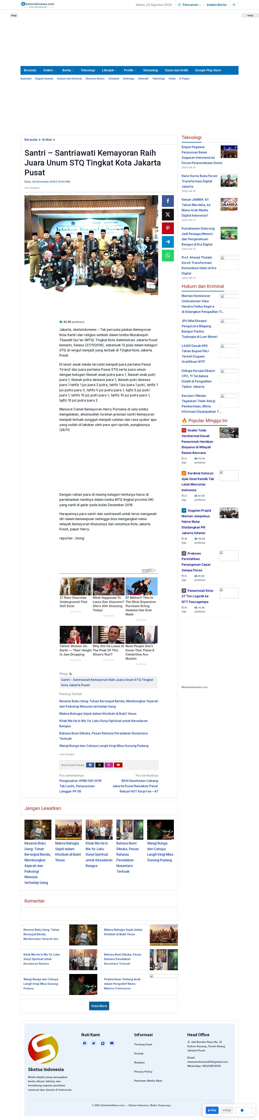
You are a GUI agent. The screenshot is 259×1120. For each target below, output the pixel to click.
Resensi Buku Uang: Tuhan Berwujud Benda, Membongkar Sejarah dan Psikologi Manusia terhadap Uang (42, 939)
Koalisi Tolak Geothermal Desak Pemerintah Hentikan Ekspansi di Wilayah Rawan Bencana (197, 441)
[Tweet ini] (168, 215)
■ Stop (227, 1110)
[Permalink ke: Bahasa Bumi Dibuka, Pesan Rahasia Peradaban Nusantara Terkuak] (129, 830)
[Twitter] (99, 765)
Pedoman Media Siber (148, 1080)
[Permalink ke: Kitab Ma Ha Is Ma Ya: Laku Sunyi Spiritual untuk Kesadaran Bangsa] (99, 830)
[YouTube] (111, 1043)
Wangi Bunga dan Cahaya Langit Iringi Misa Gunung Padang (103, 746)
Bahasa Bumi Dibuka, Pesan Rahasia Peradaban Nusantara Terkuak (122, 959)
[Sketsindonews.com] (37, 4)
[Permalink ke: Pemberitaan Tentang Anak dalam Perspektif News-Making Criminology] (163, 984)
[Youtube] (118, 765)
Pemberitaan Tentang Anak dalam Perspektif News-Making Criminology (122, 984)
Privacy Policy (143, 1071)
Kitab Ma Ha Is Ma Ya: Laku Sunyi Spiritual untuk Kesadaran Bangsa (99, 854)
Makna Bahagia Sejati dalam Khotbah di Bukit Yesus (98, 713)
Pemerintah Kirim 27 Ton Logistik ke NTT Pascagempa (197, 596)
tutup (14, 15)
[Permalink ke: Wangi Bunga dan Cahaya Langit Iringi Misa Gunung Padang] (160, 830)
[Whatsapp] (168, 255)
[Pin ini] (168, 228)
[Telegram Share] (168, 242)
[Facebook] (90, 765)
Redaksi (139, 1062)
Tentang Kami (143, 1044)
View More (99, 1006)
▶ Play (212, 1110)
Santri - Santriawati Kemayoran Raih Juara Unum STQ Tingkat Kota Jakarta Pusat (107, 682)
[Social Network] (234, 4)
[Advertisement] (129, 37)
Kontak (139, 1053)
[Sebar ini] (168, 201)
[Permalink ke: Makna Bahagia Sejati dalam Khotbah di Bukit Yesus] (68, 830)
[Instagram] (109, 765)
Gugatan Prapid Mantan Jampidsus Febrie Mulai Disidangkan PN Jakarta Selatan (196, 522)
